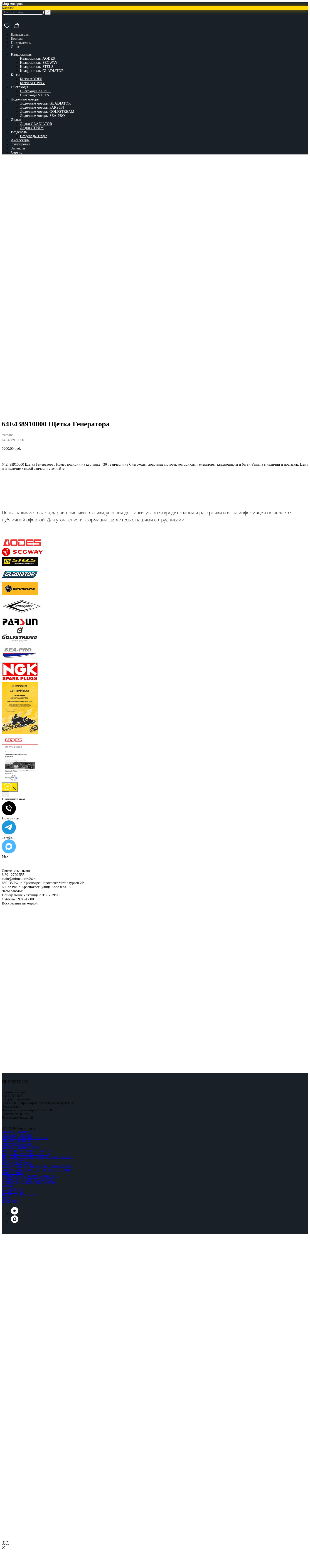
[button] (7, 25)
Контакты (10, 1201)
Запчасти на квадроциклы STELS (30, 1176)
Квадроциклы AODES (37, 58)
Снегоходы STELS (34, 95)
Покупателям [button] (21, 42)
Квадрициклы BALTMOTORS (25, 1138)
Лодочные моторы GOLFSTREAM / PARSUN (37, 1157)
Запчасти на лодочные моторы (29, 1182)
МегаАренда (12, 1192)
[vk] (14, 1213)
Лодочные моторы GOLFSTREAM (47, 111)
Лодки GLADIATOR (36, 124)
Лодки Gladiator (17, 1163)
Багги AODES (31, 79)
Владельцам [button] (20, 34)
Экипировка (20, 144)
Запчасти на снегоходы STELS (28, 1179)
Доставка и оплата (19, 1195)
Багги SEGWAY (32, 83)
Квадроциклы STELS (36, 66)
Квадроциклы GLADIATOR (42, 71)
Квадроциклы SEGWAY (39, 62)
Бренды (17, 38)
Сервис (16, 152)
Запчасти (18, 148)
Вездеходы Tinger (33, 136)
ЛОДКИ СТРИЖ (13, 1160)
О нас (15, 47)
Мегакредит (12, 1189)
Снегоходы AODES (35, 91)
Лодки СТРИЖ (32, 128)
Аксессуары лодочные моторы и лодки (36, 1170)
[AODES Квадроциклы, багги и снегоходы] (22, 545)
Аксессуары (20, 140)
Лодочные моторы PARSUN (42, 107)
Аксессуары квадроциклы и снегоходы (36, 1166)
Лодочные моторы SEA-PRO (42, 115)
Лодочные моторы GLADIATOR (45, 103)
